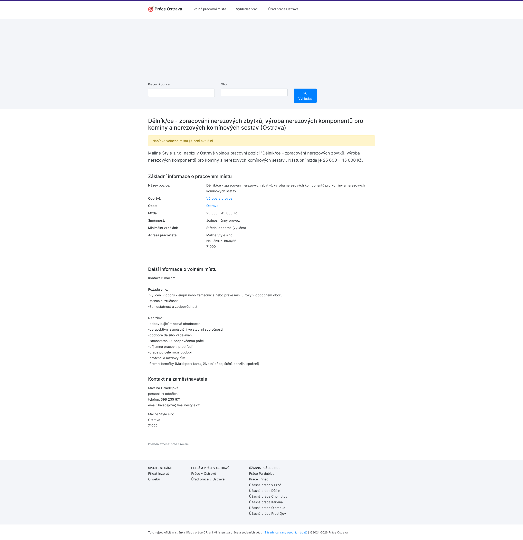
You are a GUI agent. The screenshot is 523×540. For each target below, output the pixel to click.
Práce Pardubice (261, 473)
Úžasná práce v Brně (265, 485)
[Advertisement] (261, 47)
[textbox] (229, 92)
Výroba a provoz (219, 198)
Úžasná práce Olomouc (267, 508)
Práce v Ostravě (203, 473)
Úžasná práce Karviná (266, 502)
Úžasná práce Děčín (264, 491)
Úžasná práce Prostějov (267, 513)
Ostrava (212, 206)
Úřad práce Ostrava (283, 9)
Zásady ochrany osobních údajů (286, 532)
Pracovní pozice (159, 84)
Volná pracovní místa (209, 9)
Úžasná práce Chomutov (268, 496)
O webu (154, 479)
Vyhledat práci (247, 9)
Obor (224, 84)
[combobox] (254, 92)
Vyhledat (305, 99)
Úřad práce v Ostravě (208, 479)
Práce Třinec (258, 479)
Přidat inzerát (158, 473)
